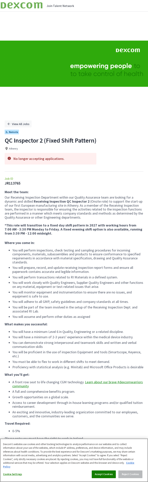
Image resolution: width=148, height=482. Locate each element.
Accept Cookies (104, 474)
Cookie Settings (12, 474)
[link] (21, 5)
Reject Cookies (130, 474)
